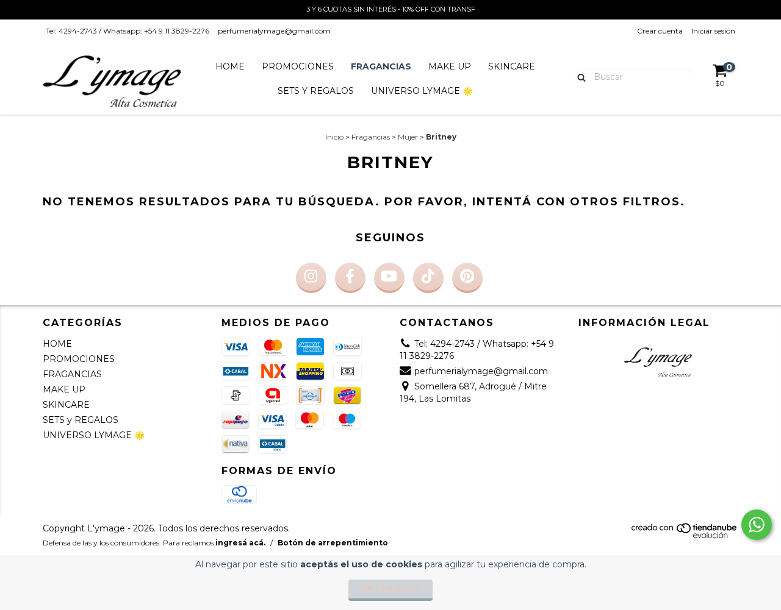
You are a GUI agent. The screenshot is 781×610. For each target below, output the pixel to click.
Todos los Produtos (297, 224)
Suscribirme (390, 249)
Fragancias (281, 189)
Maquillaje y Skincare (300, 206)
